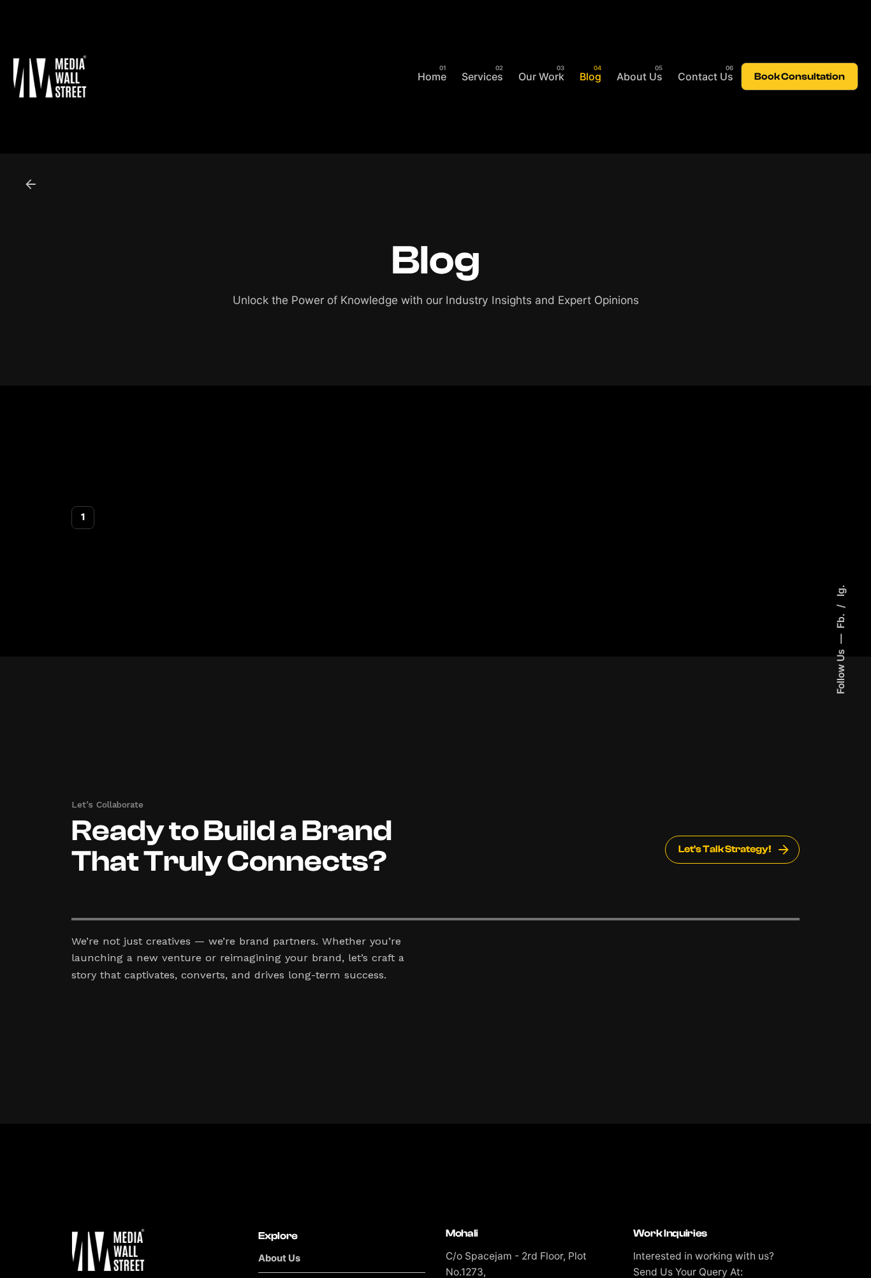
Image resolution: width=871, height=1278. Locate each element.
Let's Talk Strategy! (725, 849)
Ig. (840, 591)
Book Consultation (799, 76)
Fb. (840, 619)
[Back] (30, 184)
